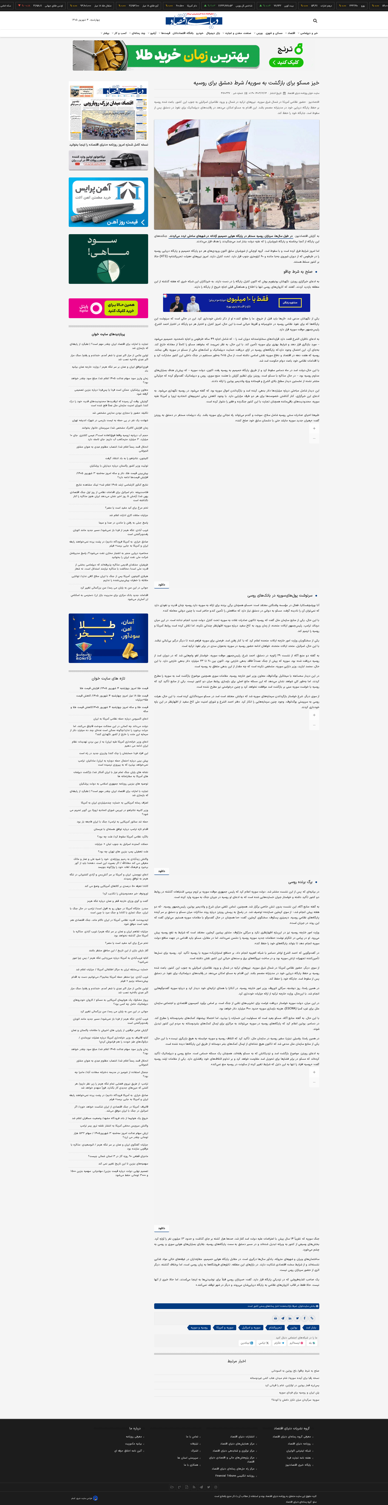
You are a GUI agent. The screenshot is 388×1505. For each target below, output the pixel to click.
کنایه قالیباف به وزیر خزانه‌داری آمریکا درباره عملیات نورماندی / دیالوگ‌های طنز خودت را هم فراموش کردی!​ (113, 1040)
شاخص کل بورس (208, 6)
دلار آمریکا (156, 6)
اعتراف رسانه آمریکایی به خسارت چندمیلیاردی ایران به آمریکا (114, 803)
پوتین (293, 1328)
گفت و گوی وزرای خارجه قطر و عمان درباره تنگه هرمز (117, 901)
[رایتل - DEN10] (108, 308)
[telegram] (282, 1318)
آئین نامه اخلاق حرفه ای (128, 1451)
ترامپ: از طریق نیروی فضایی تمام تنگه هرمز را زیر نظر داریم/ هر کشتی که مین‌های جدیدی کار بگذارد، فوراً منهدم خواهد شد (111, 1086)
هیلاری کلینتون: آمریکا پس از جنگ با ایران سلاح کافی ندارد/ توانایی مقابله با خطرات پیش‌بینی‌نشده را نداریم (110, 578)
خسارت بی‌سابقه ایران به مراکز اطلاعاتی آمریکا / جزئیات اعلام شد (112, 969)
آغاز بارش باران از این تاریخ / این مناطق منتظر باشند (118, 950)
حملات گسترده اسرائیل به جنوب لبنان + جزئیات (121, 844)
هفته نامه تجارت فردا (299, 1458)
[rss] (194, 1487)
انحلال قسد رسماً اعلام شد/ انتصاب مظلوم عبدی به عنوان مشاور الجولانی (112, 449)
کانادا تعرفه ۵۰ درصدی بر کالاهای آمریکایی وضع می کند (116, 886)
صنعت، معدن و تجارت (237, 33)
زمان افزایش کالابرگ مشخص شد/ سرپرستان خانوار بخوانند (115, 428)
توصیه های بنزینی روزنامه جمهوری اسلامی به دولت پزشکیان (113, 784)
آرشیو (152, 33)
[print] (275, 1318)
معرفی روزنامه (134, 1437)
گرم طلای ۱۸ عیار (115, 6)
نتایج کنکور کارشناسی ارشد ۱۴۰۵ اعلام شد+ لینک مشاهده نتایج (112, 485)
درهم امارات (290, 6)
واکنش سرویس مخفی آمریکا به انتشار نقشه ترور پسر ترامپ (114, 1126)
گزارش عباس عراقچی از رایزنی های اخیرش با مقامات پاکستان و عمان (109, 1030)
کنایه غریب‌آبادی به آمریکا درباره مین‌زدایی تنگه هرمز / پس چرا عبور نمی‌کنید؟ (110, 960)
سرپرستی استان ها (187, 1458)
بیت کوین (253, 6)
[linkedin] (290, 1318)
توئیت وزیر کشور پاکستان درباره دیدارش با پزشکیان (119, 466)
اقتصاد (291, 33)
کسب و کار (120, 33)
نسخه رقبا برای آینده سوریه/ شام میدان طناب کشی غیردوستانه (284, 1378)
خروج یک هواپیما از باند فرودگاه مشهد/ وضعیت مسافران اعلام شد (110, 1118)
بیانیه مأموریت (133, 1444)
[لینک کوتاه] (312, 1318)
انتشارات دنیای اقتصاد (242, 1437)
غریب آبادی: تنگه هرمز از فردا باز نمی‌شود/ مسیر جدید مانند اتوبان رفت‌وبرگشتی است (110, 532)
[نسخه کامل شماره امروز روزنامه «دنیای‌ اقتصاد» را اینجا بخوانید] (108, 111)
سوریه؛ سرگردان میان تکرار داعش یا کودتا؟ (295, 1400)
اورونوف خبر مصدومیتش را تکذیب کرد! (125, 893)
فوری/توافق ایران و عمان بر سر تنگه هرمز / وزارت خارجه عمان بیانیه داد (110, 369)
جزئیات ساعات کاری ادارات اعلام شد (128, 515)
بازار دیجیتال (213, 33)
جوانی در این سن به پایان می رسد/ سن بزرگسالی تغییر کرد (114, 588)
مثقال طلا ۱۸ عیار (67, 6)
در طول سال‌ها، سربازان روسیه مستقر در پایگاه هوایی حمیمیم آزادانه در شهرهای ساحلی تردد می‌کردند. (231, 236)
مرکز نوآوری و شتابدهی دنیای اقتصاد (233, 1451)
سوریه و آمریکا (224, 1328)
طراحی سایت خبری (84, 1498)
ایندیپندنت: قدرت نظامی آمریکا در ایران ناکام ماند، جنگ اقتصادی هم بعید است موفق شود (109, 922)
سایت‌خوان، (303, 1306)
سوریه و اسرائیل (251, 1328)
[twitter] (297, 1318)
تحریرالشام (275, 1328)
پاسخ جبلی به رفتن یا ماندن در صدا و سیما (123, 523)
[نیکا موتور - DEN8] (108, 160)
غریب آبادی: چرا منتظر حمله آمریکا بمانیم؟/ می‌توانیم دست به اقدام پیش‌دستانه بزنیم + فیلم (110, 979)
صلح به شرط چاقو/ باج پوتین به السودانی (295, 1371)
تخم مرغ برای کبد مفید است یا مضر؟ (126, 508)
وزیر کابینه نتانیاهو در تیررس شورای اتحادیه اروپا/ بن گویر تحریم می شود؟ (109, 812)
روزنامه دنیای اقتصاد (299, 1444)
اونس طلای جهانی (18, 6)
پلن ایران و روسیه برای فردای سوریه (299, 1393)
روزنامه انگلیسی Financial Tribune (234, 1476)
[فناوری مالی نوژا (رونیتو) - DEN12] (108, 638)
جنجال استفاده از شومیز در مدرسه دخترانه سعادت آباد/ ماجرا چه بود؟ (111, 1074)
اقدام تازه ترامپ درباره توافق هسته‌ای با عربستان (121, 829)
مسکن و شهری (274, 33)
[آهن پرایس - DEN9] (108, 202)
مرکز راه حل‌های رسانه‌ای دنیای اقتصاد (233, 1469)
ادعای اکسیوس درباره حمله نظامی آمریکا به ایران (120, 719)
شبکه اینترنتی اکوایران (298, 1451)
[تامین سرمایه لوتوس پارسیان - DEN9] (108, 259)
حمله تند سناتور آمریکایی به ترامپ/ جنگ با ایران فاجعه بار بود (112, 822)
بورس (259, 33)
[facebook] (304, 1318)
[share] (187, 1487)
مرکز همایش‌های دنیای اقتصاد (237, 1444)
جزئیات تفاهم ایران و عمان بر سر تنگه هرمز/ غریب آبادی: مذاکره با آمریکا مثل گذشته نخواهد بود (110, 933)
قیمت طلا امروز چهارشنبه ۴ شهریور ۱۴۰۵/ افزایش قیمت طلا (114, 688)
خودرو (200, 33)
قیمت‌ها (165, 33)
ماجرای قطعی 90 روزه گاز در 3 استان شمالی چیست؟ (118, 1156)
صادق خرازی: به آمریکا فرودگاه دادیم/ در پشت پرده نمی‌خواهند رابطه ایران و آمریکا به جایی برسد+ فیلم (108, 544)
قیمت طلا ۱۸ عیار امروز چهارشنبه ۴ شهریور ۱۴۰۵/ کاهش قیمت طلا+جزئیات (112, 698)
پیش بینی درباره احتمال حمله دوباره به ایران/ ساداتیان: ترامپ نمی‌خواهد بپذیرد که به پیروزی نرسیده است (113, 763)
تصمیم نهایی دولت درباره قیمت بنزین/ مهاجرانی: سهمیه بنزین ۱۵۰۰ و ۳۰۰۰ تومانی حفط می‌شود (109, 1173)
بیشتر (105, 33)
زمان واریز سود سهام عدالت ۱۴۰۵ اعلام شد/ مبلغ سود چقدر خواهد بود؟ (109, 381)
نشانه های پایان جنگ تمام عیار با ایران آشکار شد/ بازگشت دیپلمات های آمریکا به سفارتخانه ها (110, 774)
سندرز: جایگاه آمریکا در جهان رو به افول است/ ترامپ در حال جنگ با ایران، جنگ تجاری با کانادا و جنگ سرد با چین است (109, 910)
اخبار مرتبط (237, 1361)
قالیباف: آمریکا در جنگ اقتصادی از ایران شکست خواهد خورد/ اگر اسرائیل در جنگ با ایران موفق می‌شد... (111, 1109)
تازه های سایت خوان (108, 678)
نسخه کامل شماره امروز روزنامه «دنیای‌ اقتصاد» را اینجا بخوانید (108, 145)
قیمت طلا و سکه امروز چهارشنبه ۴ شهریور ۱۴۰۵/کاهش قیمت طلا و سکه (109, 709)
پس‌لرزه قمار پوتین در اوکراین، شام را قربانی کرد (292, 1385)
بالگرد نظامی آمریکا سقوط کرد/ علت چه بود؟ (122, 837)
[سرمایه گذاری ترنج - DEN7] (194, 55)
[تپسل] (165, 296)
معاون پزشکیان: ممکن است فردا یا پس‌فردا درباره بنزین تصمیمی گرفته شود (111, 392)
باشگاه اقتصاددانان (183, 33)
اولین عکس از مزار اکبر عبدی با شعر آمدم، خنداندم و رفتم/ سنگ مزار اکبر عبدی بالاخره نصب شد (109, 357)
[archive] (172, 1487)
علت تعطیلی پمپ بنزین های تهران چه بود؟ (123, 852)
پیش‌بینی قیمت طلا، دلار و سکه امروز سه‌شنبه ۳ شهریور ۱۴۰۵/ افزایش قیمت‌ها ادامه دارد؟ (112, 475)
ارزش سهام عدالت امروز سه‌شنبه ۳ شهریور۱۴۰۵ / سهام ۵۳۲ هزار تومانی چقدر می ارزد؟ (111, 1135)
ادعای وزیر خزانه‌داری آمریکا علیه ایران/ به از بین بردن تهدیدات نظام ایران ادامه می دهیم (110, 744)
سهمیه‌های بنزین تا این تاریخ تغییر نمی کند (123, 1164)
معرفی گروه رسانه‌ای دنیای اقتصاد (292, 1437)
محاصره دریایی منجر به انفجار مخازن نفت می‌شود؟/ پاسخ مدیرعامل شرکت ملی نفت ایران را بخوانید (109, 555)
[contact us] (179, 1487)
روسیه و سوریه (199, 1328)
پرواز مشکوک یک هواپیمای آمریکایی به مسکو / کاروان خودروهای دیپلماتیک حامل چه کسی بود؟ (110, 1002)
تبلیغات (194, 1444)
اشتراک (194, 1451)
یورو (327, 6)
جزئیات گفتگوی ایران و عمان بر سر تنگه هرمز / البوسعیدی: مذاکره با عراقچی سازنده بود (109, 1147)
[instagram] (216, 1487)
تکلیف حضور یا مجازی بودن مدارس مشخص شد (120, 413)
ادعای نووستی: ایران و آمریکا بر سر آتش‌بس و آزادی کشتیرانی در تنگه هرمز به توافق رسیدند (109, 877)
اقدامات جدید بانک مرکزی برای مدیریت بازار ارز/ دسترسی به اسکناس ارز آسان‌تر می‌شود (109, 597)
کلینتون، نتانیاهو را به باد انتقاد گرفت (126, 458)
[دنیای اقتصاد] (194, 21)
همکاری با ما (191, 1465)
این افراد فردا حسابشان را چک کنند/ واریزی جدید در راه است (113, 753)
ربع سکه (365, 6)
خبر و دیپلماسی (308, 33)
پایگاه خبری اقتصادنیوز (298, 1465)
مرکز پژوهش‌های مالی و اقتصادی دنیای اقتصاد (231, 1460)
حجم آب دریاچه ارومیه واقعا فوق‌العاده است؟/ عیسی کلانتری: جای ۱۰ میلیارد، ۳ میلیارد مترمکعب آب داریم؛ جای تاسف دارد (109, 437)
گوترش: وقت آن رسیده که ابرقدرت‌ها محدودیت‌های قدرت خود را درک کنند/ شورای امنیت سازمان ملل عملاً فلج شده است (108, 404)
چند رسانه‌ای (138, 33)
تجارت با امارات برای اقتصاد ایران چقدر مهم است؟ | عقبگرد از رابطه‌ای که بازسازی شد (109, 346)
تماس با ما (192, 1437)
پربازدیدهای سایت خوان (108, 334)
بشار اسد (311, 1328)
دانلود (161, 585)
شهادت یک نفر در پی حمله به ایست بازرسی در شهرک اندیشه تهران (110, 420)
